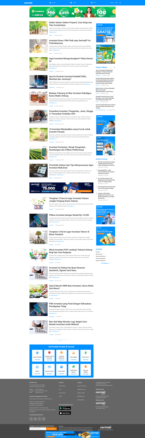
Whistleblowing (80, 396)
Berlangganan (51, 428)
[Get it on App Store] (76, 413)
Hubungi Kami (62, 392)
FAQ (60, 389)
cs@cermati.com (39, 392)
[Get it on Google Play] (76, 408)
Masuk (112, 2)
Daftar (116, 2)
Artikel (60, 396)
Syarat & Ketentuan (81, 385)
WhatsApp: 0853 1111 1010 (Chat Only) (38, 407)
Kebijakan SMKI (81, 392)
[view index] (114, 67)
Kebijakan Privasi (81, 389)
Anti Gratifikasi (80, 399)
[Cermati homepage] (105, 427)
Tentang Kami (62, 385)
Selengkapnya (105, 263)
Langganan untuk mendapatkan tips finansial (41, 426)
